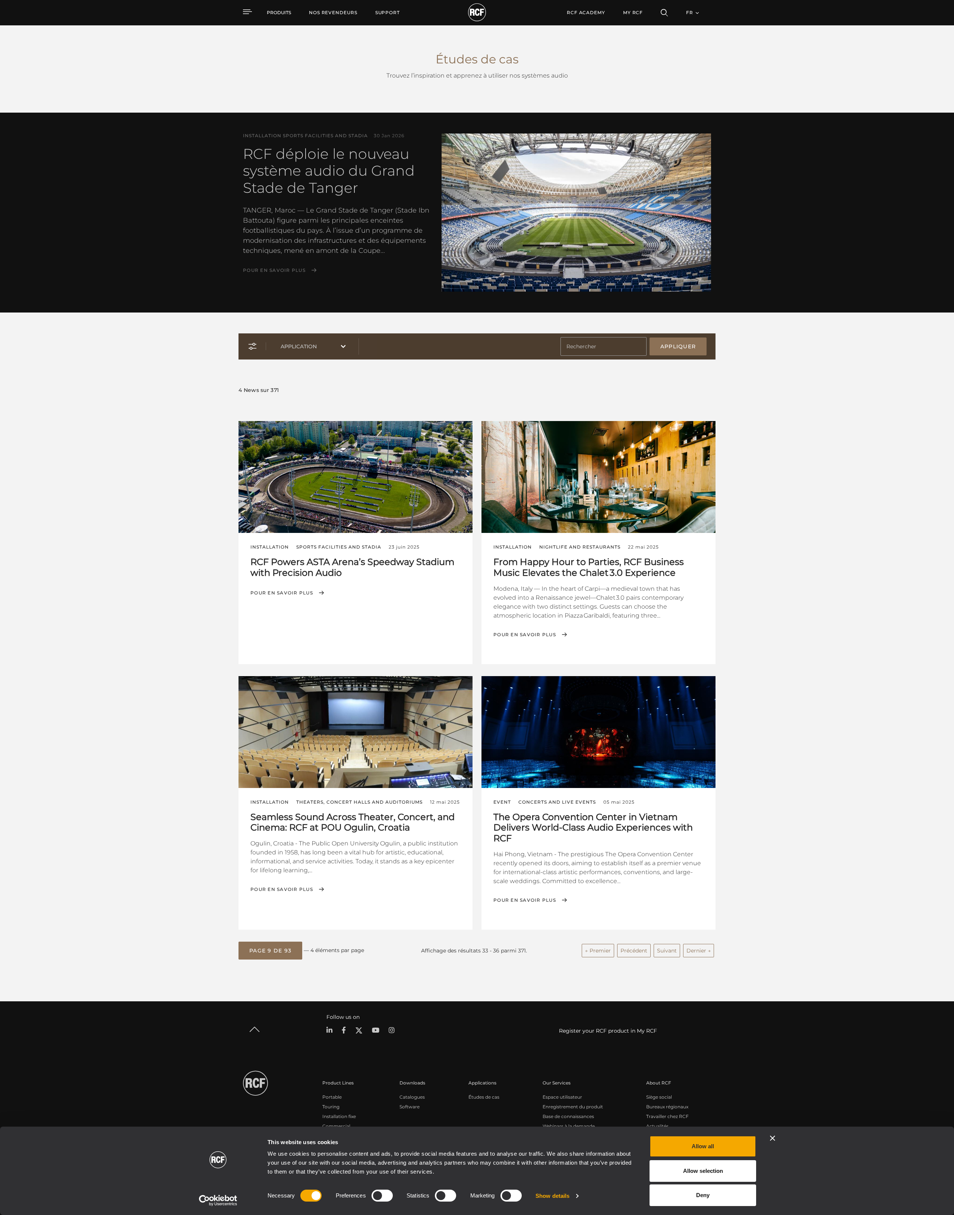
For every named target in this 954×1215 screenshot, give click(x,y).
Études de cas (483, 1097)
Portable (332, 1097)
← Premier (598, 950)
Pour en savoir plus (274, 270)
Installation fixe (339, 1116)
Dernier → (698, 950)
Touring (330, 1106)
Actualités (657, 1126)
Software (409, 1106)
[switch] (382, 1196)
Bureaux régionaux (667, 1106)
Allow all (703, 1146)
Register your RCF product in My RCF (608, 1030)
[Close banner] (772, 1138)
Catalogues (412, 1097)
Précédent (633, 950)
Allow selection (703, 1171)
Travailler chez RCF (667, 1116)
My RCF (633, 12)
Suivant (667, 950)
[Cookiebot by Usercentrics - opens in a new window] (218, 1200)
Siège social (659, 1097)
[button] (270, 951)
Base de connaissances (568, 1116)
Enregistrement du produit (573, 1106)
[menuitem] (333, 12)
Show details (552, 1196)
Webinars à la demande (569, 1126)
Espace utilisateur (562, 1097)
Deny (703, 1195)
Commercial (336, 1126)
